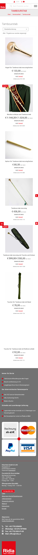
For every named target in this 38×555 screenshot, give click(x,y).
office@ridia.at (15, 534)
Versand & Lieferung (8, 501)
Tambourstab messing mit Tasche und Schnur (19, 255)
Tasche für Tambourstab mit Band (19, 302)
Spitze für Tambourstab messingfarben (19, 161)
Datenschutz (5, 506)
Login (17, 1)
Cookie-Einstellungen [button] (8, 521)
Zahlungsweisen (6, 498)
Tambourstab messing (19, 208)
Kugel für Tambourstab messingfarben (19, 67)
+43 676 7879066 (20, 529)
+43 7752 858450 (15, 526)
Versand (20, 76)
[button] (6, 2)
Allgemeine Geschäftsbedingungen (12, 496)
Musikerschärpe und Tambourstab (19, 114)
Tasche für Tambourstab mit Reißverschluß (19, 349)
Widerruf (4, 503)
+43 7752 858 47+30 (16, 531)
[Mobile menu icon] (35, 6)
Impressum (12, 470)
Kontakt (4, 508)
